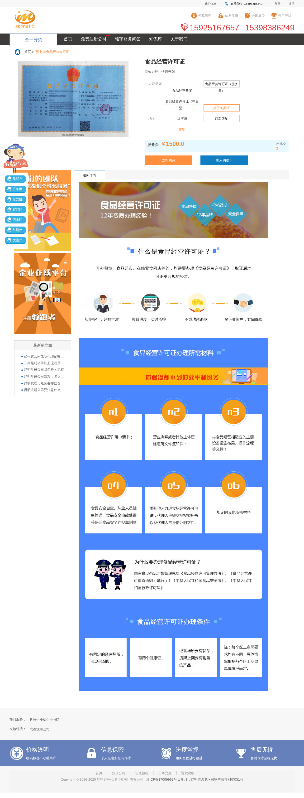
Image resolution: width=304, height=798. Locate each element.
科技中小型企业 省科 (45, 719)
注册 (291, 3)
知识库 (155, 39)
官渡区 (18, 209)
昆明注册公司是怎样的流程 (44, 370)
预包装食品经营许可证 (52, 52)
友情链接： (18, 729)
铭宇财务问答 (128, 39)
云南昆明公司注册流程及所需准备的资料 (44, 363)
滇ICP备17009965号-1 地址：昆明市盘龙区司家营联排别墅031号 (193, 779)
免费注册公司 (93, 39)
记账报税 (141, 773)
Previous (18, 103)
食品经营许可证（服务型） (221, 87)
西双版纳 (221, 119)
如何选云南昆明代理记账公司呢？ (44, 356)
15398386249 (269, 27)
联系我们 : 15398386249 (246, 3)
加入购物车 (224, 160)
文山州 (18, 240)
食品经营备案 (182, 90)
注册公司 (118, 773)
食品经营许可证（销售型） (182, 104)
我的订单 (210, 3)
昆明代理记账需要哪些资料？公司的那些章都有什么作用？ (44, 383)
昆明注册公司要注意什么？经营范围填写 (44, 390)
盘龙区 (18, 199)
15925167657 (214, 27)
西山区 (18, 220)
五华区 (18, 189)
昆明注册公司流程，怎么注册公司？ (44, 376)
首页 (68, 39)
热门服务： (18, 719)
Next (129, 103)
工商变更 (164, 773)
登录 (277, 3)
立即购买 (168, 160)
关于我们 (179, 39)
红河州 (18, 230)
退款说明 (188, 773)
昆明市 (18, 179)
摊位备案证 (221, 108)
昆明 (182, 129)
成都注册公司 (40, 729)
